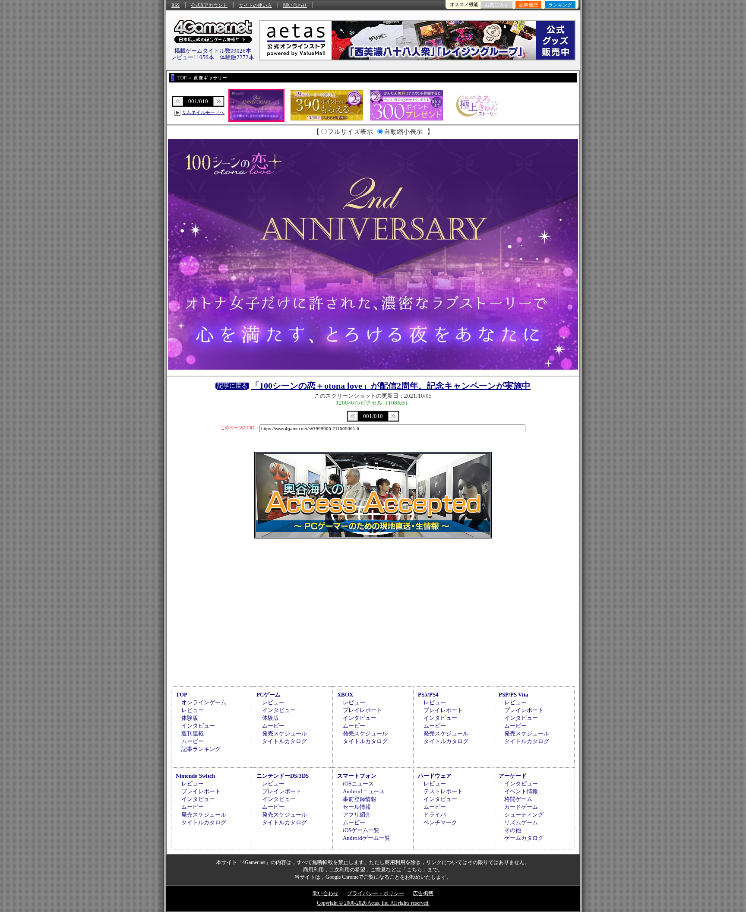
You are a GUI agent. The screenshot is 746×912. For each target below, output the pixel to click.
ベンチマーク (440, 822)
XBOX (345, 694)
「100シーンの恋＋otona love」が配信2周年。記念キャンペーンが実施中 (391, 385)
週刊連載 (192, 733)
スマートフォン (356, 776)
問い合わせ (295, 5)
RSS (175, 5)
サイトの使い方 (255, 5)
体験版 (189, 718)
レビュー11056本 (192, 57)
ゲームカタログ (524, 838)
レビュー (192, 710)
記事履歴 (528, 4)
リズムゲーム (521, 822)
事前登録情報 (359, 799)
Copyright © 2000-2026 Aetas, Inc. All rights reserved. (373, 903)
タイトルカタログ (284, 741)
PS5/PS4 (428, 694)
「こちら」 (414, 870)
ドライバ (435, 814)
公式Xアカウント (209, 5)
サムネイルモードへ (203, 112)
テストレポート (443, 791)
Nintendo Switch (195, 776)
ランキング (560, 4)
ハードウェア (435, 776)
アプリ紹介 (357, 814)
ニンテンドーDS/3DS (282, 776)
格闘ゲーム (518, 799)
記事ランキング (201, 749)
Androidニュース (364, 791)
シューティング (524, 814)
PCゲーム (268, 694)
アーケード (513, 776)
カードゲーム (521, 807)
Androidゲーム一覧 (366, 838)
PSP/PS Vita (513, 694)
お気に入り (497, 4)
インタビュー (198, 725)
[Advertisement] (373, 611)
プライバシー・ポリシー (375, 893)
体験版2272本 (237, 57)
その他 (512, 830)
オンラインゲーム (203, 702)
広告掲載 (423, 893)
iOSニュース (358, 783)
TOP (181, 694)
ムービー (192, 741)
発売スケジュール (284, 733)
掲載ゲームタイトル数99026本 (212, 51)
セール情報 (357, 807)
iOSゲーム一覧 (361, 830)
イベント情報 (521, 791)
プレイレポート (362, 710)
